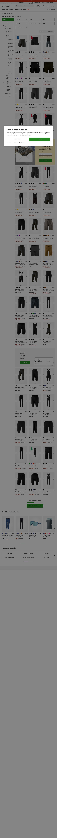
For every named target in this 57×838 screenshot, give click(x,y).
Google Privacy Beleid (18, 135)
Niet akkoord (17, 139)
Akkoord (40, 139)
